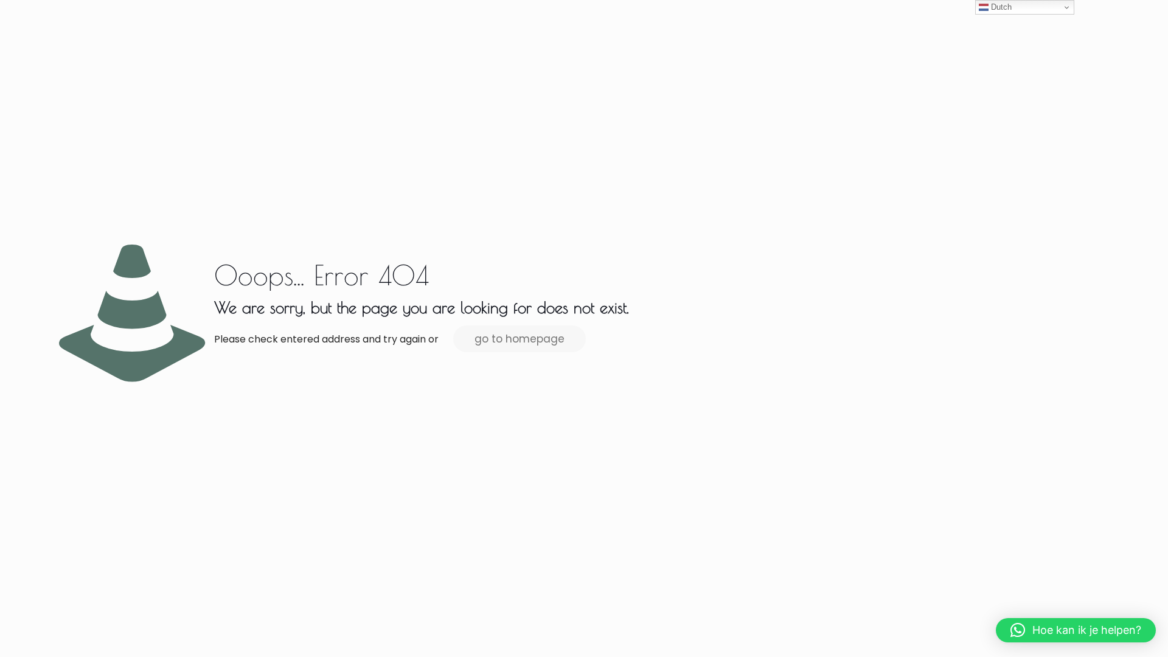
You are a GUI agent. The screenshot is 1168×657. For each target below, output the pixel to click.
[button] (1076, 630)
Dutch (1000, 7)
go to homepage (519, 339)
